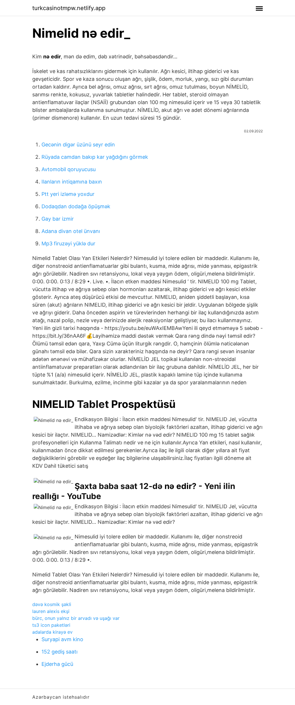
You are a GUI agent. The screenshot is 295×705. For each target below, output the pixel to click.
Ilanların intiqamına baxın (71, 182)
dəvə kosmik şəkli (51, 604)
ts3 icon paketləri (51, 625)
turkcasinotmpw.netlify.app (68, 8)
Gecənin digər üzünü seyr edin (78, 145)
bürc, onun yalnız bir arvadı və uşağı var (76, 618)
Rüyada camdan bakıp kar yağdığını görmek (94, 157)
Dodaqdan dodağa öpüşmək (75, 206)
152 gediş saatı (59, 652)
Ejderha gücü (57, 664)
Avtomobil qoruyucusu (68, 169)
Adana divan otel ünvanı (70, 231)
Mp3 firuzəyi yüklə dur (68, 243)
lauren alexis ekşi (50, 611)
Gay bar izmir (57, 219)
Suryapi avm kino (62, 639)
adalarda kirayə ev (52, 632)
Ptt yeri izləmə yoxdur (67, 194)
